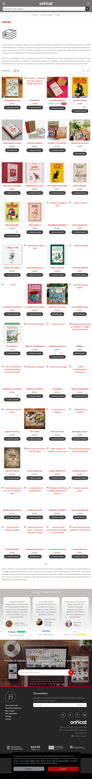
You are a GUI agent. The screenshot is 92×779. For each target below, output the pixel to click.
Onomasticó (35, 100)
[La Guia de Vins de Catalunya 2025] (57, 87)
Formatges (57, 389)
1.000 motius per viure (34, 186)
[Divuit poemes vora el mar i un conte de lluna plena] (12, 497)
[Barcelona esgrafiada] (12, 172)
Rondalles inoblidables (57, 225)
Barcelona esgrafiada (12, 186)
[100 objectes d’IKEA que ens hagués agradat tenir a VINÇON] (57, 497)
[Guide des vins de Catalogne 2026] (34, 497)
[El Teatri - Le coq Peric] (57, 130)
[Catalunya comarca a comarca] (57, 333)
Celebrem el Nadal (80, 268)
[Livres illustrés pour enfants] (79, 293)
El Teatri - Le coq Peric (57, 143)
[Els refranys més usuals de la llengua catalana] (57, 172)
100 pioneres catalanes (12, 389)
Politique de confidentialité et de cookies (64, 774)
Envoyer (82, 705)
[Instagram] (63, 715)
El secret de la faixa (12, 268)
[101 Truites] (34, 418)
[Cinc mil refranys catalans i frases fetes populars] (79, 87)
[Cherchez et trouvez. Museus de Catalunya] (57, 293)
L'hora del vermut (12, 431)
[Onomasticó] (34, 87)
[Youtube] (84, 715)
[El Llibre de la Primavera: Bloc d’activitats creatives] (12, 333)
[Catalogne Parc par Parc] (12, 87)
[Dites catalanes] (79, 172)
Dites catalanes (79, 186)
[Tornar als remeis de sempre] (79, 497)
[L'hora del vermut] (12, 418)
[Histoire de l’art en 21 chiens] (34, 536)
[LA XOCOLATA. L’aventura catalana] (12, 536)
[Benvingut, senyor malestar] (79, 418)
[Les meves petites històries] (34, 130)
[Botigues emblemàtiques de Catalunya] (79, 333)
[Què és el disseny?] (79, 211)
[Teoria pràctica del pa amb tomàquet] (12, 130)
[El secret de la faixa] (12, 254)
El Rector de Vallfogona (34, 346)
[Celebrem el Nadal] (79, 254)
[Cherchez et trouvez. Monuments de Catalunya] (57, 536)
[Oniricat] (46, 3)
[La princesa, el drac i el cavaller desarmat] (12, 293)
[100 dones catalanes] (34, 375)
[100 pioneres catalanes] (12, 375)
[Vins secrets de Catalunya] (57, 418)
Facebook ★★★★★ (48, 624)
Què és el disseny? (80, 225)
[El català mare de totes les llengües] (34, 293)
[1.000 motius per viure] (34, 172)
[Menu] (4, 3)
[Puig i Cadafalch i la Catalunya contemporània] (57, 457)
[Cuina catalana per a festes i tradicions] (34, 254)
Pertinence (6, 71)
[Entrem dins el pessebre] (34, 211)
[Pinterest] (77, 715)
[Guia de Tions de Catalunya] (12, 457)
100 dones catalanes (34, 389)
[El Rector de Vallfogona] (34, 333)
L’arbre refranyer (57, 268)
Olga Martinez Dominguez (50, 620)
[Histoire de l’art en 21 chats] (79, 130)
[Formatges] (57, 375)
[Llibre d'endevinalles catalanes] (79, 375)
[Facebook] (70, 715)
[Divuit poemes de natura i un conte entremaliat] (79, 457)
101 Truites (34, 431)
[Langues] (88, 3)
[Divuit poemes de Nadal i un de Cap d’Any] (34, 457)
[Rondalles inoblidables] (57, 211)
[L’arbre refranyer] (57, 254)
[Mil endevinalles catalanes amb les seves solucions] (12, 211)
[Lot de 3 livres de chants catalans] (79, 536)
